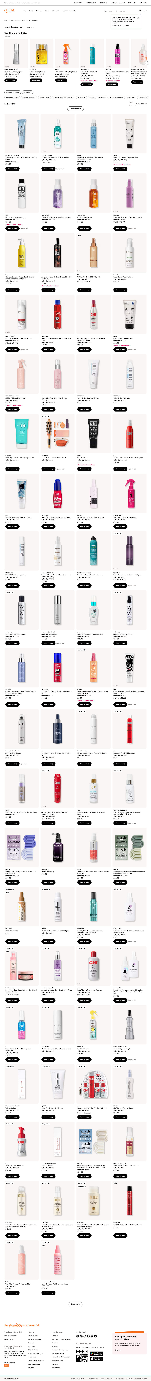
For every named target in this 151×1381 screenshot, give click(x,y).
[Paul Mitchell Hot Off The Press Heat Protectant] (22, 319)
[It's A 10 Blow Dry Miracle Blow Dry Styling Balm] (22, 439)
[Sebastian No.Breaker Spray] (58, 851)
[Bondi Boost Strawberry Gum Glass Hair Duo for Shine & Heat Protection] (22, 970)
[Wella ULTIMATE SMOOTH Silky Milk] (93, 258)
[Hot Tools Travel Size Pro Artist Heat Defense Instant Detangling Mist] (58, 1206)
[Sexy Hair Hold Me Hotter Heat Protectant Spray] (130, 1204)
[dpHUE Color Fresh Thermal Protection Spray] (58, 912)
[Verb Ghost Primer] (93, 440)
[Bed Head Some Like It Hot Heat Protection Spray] (58, 498)
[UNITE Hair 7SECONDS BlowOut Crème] (93, 379)
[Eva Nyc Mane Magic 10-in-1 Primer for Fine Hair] (130, 198)
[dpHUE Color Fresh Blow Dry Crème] (58, 1089)
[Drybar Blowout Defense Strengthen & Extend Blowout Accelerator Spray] (22, 259)
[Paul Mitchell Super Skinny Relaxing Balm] (130, 258)
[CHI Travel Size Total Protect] (22, 1146)
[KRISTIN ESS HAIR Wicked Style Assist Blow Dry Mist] (130, 1146)
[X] (138, 18)
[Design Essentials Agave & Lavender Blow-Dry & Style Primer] (58, 971)
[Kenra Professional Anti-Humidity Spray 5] (22, 734)
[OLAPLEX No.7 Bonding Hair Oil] (41, 58)
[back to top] (144, 1374)
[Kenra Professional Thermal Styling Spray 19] (130, 1030)
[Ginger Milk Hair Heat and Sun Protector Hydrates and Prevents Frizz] (130, 913)
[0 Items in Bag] (145, 11)
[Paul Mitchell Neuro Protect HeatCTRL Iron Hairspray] (93, 734)
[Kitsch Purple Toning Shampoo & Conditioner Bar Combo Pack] (22, 853)
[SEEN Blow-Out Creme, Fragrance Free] (130, 140)
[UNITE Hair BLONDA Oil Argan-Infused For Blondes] (58, 198)
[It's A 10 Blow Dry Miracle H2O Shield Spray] (93, 615)
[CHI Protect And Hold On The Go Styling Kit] (93, 1089)
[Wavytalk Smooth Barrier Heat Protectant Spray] (130, 556)
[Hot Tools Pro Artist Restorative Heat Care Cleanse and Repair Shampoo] (93, 1206)
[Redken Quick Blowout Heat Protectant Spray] (117, 60)
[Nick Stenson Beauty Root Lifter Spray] (58, 1146)
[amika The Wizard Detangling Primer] (67, 58)
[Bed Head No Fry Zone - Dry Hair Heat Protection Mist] (58, 320)
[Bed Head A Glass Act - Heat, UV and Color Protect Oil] (58, 673)
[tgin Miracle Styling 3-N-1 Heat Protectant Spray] (93, 794)
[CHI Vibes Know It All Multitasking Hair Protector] (22, 1031)
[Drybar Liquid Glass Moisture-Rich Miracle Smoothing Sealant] (93, 139)
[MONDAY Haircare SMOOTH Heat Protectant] (22, 380)
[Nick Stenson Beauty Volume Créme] (22, 1089)
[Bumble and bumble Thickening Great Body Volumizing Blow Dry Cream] (22, 139)
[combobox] (141, 104)
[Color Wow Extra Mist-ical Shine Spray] (22, 615)
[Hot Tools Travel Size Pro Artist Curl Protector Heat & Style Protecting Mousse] (22, 1205)
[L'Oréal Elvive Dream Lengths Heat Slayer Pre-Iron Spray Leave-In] (93, 675)
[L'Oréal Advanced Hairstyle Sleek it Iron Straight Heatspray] (58, 260)
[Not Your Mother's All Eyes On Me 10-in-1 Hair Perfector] (58, 138)
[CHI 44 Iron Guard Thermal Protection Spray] (130, 439)
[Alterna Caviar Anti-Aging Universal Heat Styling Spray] (58, 735)
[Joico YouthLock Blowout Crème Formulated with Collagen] (93, 853)
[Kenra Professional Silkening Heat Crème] (58, 615)
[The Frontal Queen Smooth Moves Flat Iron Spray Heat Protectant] (58, 1265)
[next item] (146, 63)
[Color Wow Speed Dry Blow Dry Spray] (130, 615)
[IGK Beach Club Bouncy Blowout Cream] (22, 498)
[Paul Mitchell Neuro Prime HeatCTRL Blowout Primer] (58, 1030)
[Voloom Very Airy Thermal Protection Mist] (22, 1265)
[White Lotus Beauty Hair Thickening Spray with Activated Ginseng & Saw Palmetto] (130, 794)
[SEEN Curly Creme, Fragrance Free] (130, 321)
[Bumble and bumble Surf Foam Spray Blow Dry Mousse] (93, 556)
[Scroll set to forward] (146, 97)
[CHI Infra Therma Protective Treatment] (93, 971)
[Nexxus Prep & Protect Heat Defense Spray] (93, 498)
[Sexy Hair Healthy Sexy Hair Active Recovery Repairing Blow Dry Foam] (93, 913)
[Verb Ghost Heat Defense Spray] (22, 199)
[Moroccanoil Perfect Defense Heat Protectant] (92, 60)
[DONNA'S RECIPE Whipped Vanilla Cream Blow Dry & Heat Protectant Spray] (58, 557)
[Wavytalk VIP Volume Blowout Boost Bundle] (58, 439)
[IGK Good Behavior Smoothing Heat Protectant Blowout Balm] (130, 673)
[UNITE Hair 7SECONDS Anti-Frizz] (130, 379)
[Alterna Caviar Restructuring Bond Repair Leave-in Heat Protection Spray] (22, 673)
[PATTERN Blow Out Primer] (22, 911)
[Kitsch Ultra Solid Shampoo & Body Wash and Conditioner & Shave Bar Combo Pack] (93, 1147)
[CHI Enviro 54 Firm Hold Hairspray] (130, 734)
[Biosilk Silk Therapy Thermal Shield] (130, 1089)
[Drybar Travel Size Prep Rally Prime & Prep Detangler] (58, 380)
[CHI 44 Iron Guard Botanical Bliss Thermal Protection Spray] (93, 320)
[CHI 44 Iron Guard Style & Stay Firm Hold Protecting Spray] (58, 794)
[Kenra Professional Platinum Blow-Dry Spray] (16, 58)
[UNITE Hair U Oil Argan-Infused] (93, 198)
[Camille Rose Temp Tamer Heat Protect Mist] (130, 498)
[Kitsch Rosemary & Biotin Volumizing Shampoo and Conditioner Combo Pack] (130, 853)
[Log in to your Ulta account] (140, 10)
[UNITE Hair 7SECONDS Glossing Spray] (22, 556)
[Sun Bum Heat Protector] (93, 1030)
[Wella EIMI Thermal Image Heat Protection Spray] (22, 793)
